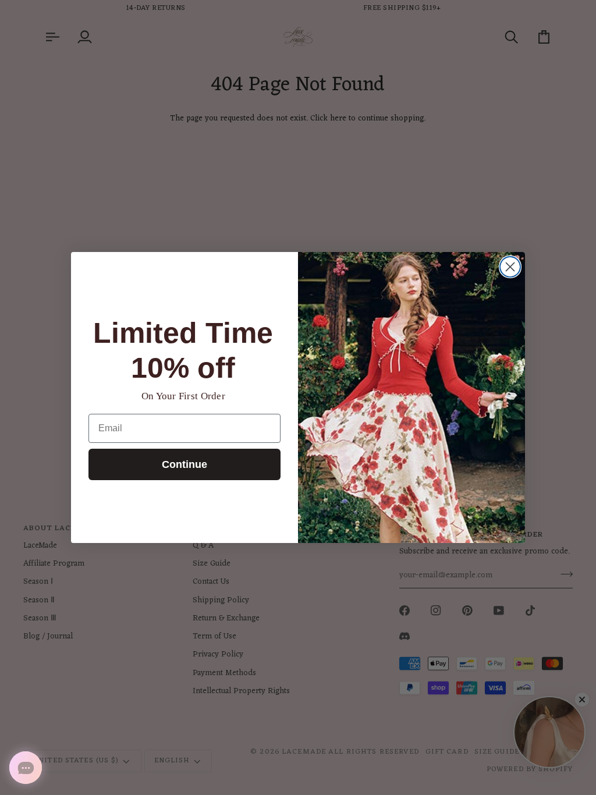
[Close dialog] (510, 267)
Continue (184, 464)
